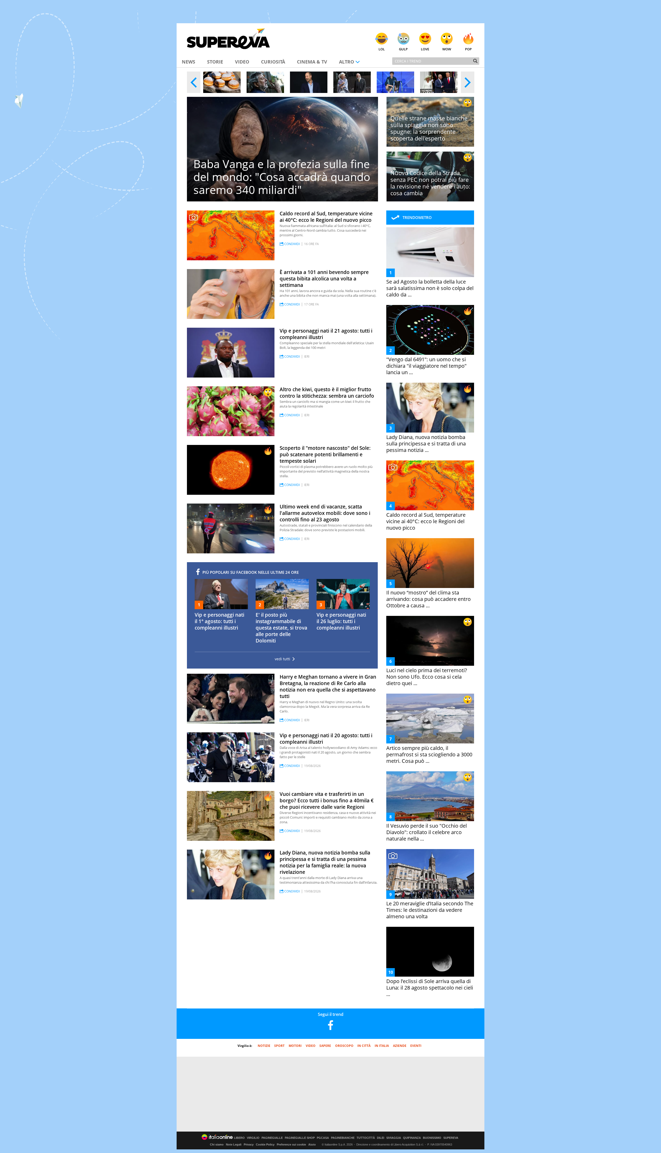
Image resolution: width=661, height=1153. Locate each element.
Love (425, 49)
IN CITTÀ (364, 1046)
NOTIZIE (264, 1046)
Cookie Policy (265, 1144)
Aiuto (312, 1144)
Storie (215, 62)
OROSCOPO (344, 1046)
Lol (382, 49)
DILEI (380, 1137)
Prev (193, 82)
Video (242, 62)
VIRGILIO (253, 1137)
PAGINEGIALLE (272, 1137)
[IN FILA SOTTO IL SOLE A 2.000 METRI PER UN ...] (222, 82)
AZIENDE (399, 1046)
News (188, 62)
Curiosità (273, 62)
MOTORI (295, 1046)
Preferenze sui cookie (291, 1144)
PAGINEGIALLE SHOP (300, 1137)
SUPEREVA (450, 1137)
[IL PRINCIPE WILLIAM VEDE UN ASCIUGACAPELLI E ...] (308, 82)
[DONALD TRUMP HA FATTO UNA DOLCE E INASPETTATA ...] (439, 82)
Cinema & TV (312, 62)
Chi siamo (217, 1144)
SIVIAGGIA (393, 1137)
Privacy (249, 1144)
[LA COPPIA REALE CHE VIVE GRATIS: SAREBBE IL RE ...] (352, 82)
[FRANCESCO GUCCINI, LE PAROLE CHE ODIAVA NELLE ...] (265, 82)
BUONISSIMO (432, 1137)
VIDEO (311, 1046)
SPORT (279, 1046)
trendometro (417, 217)
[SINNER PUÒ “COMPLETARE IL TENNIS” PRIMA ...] (395, 82)
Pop (468, 49)
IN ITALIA (382, 1046)
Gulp (403, 49)
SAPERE (325, 1046)
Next (467, 82)
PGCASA (323, 1137)
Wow (446, 49)
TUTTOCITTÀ (366, 1137)
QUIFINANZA (412, 1137)
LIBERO (239, 1137)
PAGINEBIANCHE (343, 1137)
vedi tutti (282, 659)
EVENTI (415, 1046)
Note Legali (233, 1144)
